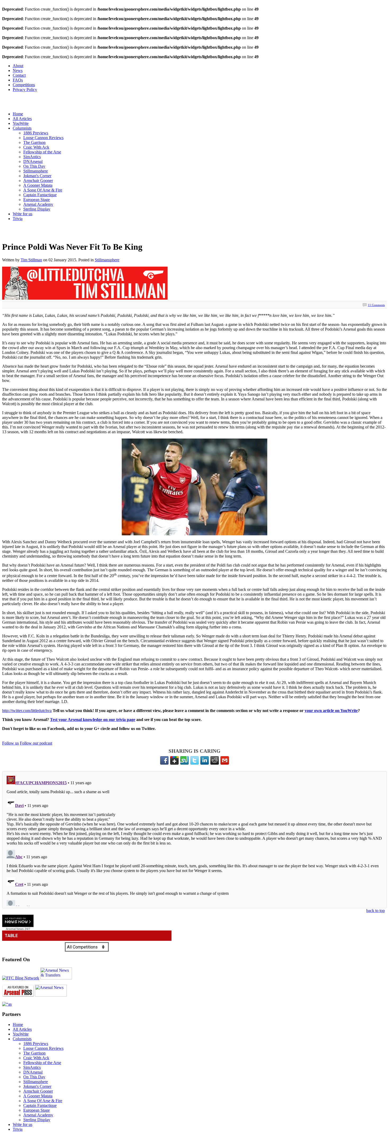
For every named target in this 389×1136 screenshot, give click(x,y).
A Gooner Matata (37, 185)
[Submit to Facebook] (164, 760)
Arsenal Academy (38, 204)
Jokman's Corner (37, 176)
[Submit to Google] (174, 760)
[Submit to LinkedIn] (204, 760)
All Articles (22, 118)
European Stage (36, 199)
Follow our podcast (36, 743)
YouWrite (21, 123)
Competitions (24, 85)
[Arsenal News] (51, 995)
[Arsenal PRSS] (18, 995)
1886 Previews (35, 133)
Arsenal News (15, 928)
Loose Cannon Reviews (43, 137)
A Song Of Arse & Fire (42, 190)
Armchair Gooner (38, 180)
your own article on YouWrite (331, 710)
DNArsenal (33, 161)
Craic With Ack (36, 147)
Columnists (22, 128)
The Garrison (34, 142)
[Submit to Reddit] (214, 760)
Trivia (17, 218)
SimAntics (32, 156)
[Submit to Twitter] (194, 760)
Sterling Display (36, 209)
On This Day (34, 166)
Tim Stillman (31, 260)
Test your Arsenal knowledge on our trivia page (92, 719)
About (18, 65)
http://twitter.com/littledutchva (27, 710)
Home (18, 114)
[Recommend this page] (224, 760)
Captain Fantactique (40, 195)
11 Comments (376, 305)
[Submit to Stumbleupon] (184, 760)
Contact (19, 75)
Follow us (10, 743)
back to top (375, 910)
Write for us (22, 214)
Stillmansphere (35, 171)
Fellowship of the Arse (42, 152)
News (17, 70)
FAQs (18, 80)
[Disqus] (194, 840)
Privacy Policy (25, 89)
